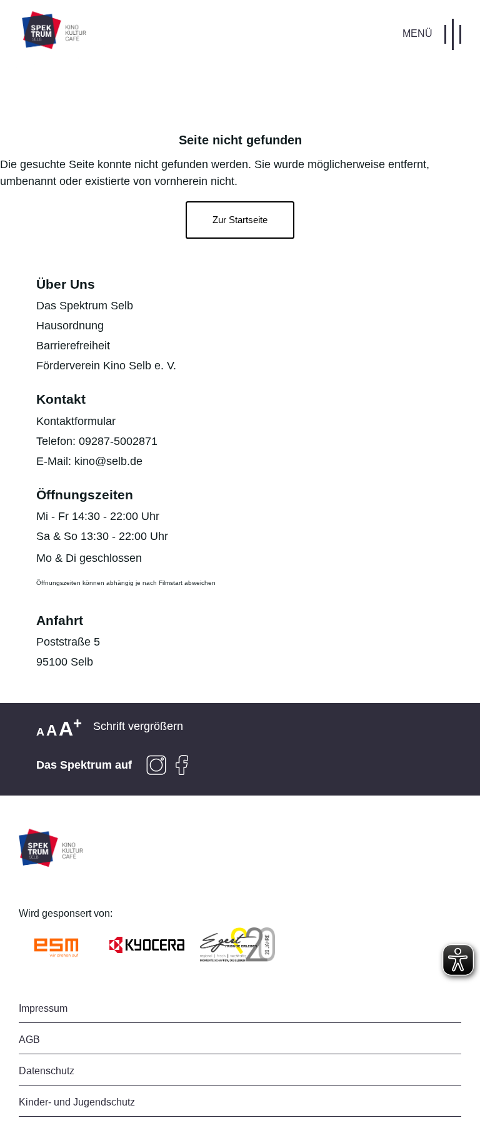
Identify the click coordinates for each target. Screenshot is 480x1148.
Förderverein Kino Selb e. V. (106, 365)
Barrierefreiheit (73, 345)
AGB (29, 1039)
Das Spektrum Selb (84, 305)
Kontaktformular (76, 421)
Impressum (43, 1008)
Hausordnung (70, 325)
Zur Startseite (240, 220)
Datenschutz (46, 1071)
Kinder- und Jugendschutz (77, 1102)
